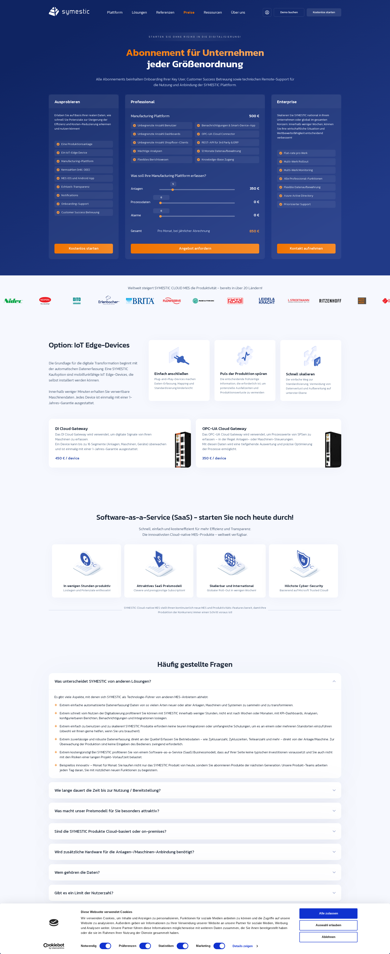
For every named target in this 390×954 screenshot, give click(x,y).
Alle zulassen (328, 913)
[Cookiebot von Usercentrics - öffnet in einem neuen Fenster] (54, 946)
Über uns (238, 12)
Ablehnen (328, 937)
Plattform (114, 12)
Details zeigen (243, 946)
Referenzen (165, 12)
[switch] (145, 946)
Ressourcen (213, 12)
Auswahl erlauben (328, 925)
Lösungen (139, 12)
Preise (189, 12)
